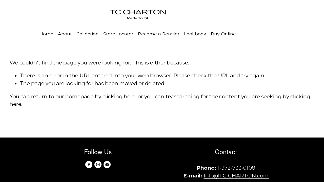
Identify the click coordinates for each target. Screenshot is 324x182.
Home (46, 33)
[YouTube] (107, 164)
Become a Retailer (158, 33)
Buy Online (223, 33)
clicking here (119, 96)
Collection (87, 33)
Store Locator (118, 33)
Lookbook (195, 33)
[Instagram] (98, 164)
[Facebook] (88, 164)
